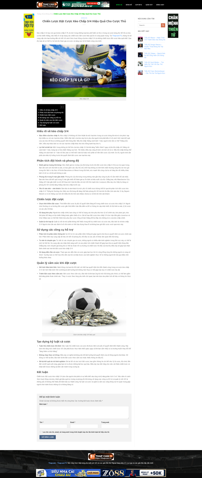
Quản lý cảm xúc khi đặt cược (51, 120)
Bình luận (43, 404)
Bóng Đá (119, 5)
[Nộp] (163, 25)
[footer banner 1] (68, 473)
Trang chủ (40, 14)
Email (72, 422)
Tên (41, 422)
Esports (138, 5)
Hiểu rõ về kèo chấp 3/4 (48, 110)
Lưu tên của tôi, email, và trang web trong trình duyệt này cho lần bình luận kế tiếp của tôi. (76, 432)
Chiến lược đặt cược (47, 115)
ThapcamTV (117, 36)
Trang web (105, 422)
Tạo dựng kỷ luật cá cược (49, 123)
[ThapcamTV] (47, 4)
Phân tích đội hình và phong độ (51, 112)
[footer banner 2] (133, 473)
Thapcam (52, 463)
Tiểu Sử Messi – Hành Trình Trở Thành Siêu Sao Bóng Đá (154, 39)
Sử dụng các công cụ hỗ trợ (50, 118)
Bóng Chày (160, 5)
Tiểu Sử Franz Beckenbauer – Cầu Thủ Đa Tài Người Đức (154, 72)
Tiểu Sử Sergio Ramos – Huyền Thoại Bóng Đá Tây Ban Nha (153, 47)
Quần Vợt (149, 5)
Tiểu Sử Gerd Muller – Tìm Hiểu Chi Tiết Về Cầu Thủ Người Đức (154, 64)
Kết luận (43, 125)
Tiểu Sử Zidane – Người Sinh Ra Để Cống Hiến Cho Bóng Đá (154, 55)
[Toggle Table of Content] (61, 107)
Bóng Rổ (129, 5)
